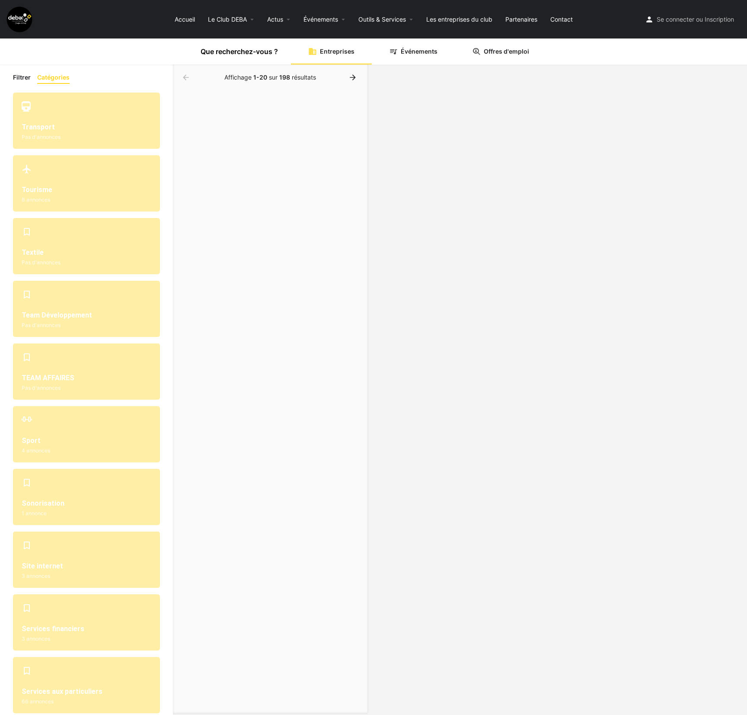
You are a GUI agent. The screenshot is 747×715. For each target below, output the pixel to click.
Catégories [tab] (53, 77)
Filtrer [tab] (22, 77)
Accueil (185, 19)
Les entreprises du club (459, 19)
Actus (275, 19)
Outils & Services (382, 19)
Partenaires (521, 19)
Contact (561, 19)
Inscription (719, 19)
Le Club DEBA (227, 19)
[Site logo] (20, 18)
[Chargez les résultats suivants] (353, 77)
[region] (557, 390)
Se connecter (675, 19)
